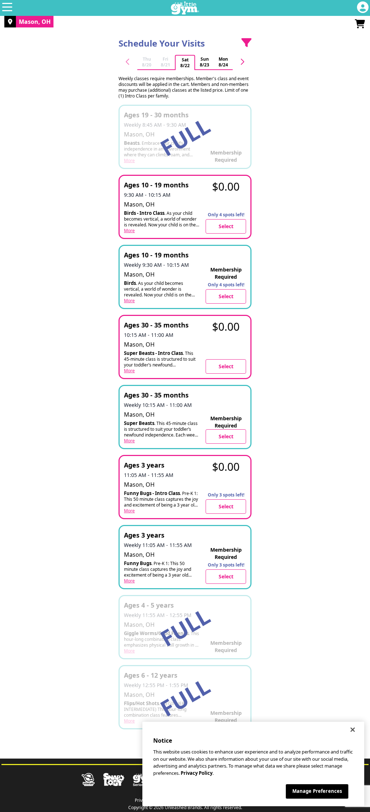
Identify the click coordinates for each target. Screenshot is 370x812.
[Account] (363, 7)
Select (226, 226)
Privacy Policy (196, 773)
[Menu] (7, 7)
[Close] (353, 730)
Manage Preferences (317, 791)
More (129, 231)
